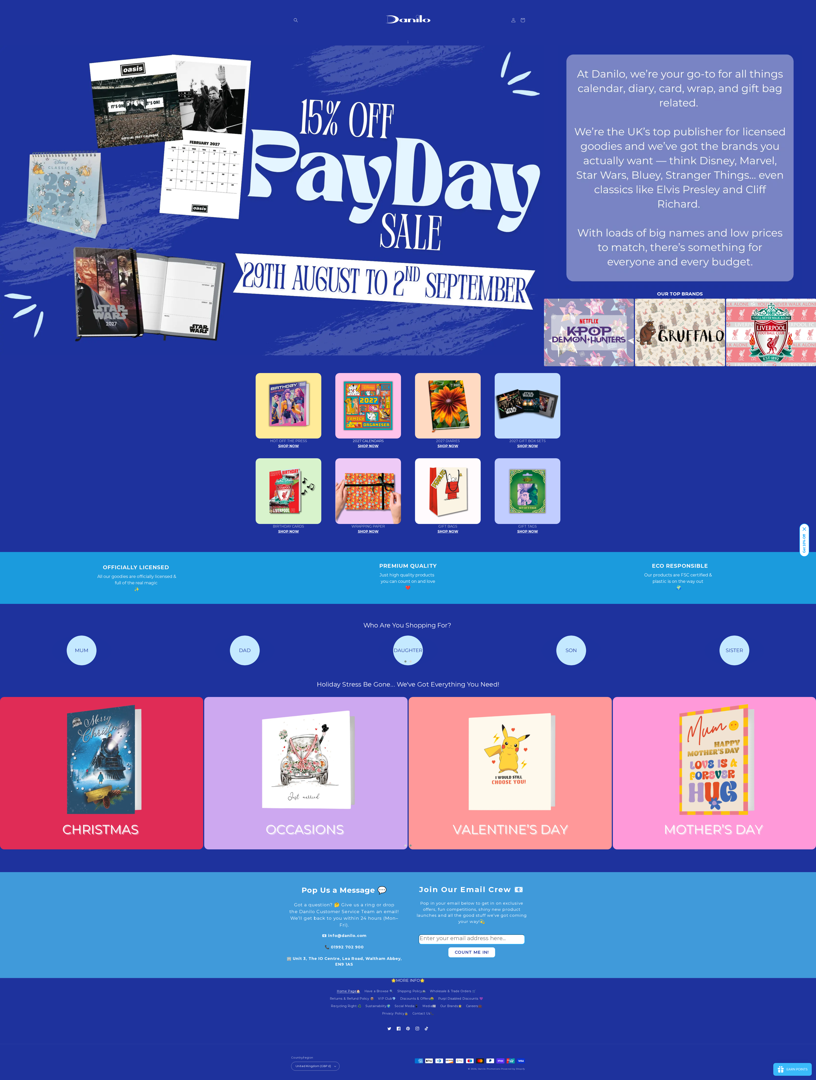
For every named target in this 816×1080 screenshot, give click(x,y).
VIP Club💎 (387, 999)
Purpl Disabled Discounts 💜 (460, 999)
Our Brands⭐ (451, 1006)
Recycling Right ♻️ (346, 1006)
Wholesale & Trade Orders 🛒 (453, 991)
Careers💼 (474, 1006)
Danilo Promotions (489, 1068)
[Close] (804, 529)
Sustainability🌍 (378, 1006)
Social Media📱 (406, 1006)
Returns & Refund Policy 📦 (352, 999)
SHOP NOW (288, 446)
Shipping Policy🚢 (411, 991)
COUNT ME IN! (472, 952)
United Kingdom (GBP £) (313, 1066)
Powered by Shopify (513, 1068)
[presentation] (537, 332)
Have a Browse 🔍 (378, 991)
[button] (295, 20)
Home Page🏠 (348, 991)
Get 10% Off (804, 543)
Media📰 (429, 1006)
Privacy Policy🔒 (395, 1013)
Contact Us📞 (423, 1013)
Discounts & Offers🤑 (417, 999)
